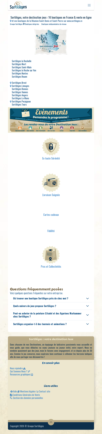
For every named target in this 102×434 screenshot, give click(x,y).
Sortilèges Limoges (20, 86)
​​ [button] (51, 422)
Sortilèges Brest (19, 82)
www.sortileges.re (74, 20)
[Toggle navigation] (89, 5)
